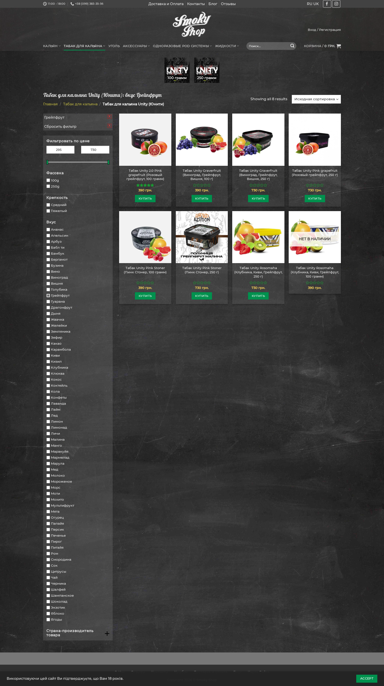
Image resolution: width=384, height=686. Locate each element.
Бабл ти (57, 247)
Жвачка (57, 319)
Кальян (50, 46)
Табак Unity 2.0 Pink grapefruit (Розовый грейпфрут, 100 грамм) (145, 175)
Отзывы (228, 4)
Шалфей (58, 589)
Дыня (55, 313)
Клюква (57, 373)
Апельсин (59, 235)
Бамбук (57, 253)
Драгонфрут (61, 307)
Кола (55, 391)
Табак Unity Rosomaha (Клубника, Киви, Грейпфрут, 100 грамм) (315, 272)
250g (55, 186)
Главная (50, 104)
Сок (54, 565)
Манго (56, 445)
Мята (55, 511)
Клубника (59, 367)
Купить (145, 198)
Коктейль (59, 385)
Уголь (114, 46)
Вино (55, 271)
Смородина (61, 559)
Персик (57, 529)
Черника (58, 583)
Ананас (57, 229)
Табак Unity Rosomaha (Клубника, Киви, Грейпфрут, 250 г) (258, 272)
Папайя (57, 523)
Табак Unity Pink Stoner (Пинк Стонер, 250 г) (202, 270)
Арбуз (56, 241)
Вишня (57, 283)
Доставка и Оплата (166, 4)
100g (55, 180)
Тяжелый (59, 211)
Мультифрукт (62, 505)
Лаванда (58, 403)
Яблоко (57, 613)
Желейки (59, 325)
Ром (54, 553)
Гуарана (58, 301)
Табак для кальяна (83, 46)
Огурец (57, 517)
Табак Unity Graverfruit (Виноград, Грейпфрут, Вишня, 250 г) (258, 175)
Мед (54, 469)
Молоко (58, 475)
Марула (57, 463)
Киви (55, 355)
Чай (54, 577)
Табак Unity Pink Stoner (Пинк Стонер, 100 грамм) (145, 270)
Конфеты (59, 397)
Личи (55, 433)
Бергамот (59, 259)
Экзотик (58, 607)
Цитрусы (58, 571)
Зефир (56, 337)
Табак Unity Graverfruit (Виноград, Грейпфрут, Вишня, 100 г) (202, 175)
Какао (56, 343)
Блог (212, 4)
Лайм (55, 409)
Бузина (57, 265)
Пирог (56, 541)
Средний (58, 205)
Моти (55, 493)
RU (309, 4)
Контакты (196, 4)
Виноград (59, 277)
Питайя (57, 547)
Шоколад (59, 601)
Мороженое (61, 481)
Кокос (56, 379)
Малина (58, 439)
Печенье (58, 535)
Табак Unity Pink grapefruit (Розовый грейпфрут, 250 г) (315, 173)
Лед (54, 415)
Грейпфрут (60, 295)
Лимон (57, 421)
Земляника (60, 331)
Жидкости (225, 46)
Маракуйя (59, 451)
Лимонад (59, 427)
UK (316, 4)
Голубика (59, 289)
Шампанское (62, 595)
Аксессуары (135, 46)
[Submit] (292, 46)
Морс (55, 487)
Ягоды (56, 619)
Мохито (57, 499)
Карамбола (61, 349)
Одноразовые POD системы (181, 46)
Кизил (56, 361)
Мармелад (60, 457)
